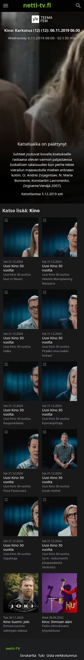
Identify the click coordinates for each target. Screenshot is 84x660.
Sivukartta (28, 655)
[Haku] (78, 5)
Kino (34, 210)
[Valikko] (5, 5)
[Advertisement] (42, 87)
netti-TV (13, 648)
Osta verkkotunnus (61, 655)
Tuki (41, 655)
